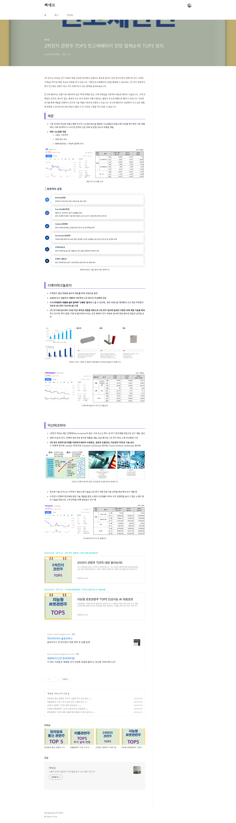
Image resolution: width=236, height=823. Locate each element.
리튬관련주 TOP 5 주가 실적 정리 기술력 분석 (65, 701)
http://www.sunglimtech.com (61, 654)
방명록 (70, 15)
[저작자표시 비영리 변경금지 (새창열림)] (74, 679)
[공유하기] (52, 679)
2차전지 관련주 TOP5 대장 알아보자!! (62, 705)
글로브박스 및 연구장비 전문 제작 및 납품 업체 (68, 642)
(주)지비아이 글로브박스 (60, 638)
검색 (183, 5)
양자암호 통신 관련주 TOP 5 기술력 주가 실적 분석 (67, 698)
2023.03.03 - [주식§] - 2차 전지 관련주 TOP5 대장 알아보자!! (71, 552)
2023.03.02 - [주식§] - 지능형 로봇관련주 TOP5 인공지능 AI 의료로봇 (74, 589)
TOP (189, 814)
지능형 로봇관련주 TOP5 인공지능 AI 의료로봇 (66, 708)
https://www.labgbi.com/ (59, 634)
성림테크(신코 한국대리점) (61, 658)
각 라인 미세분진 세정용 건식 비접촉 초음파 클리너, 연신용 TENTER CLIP (81, 661)
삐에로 (49, 5)
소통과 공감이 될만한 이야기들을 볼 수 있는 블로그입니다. (72, 771)
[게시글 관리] (55, 679)
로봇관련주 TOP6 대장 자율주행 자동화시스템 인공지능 (69, 712)
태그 (56, 15)
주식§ (50, 693)
